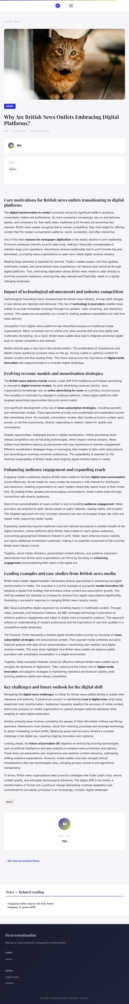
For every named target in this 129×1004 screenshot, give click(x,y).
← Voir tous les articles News (22, 860)
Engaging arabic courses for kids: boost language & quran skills (30, 905)
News (18, 21)
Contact (9, 983)
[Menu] (71, 5)
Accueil (8, 21)
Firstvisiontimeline (20, 935)
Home (8, 959)
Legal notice (12, 976)
